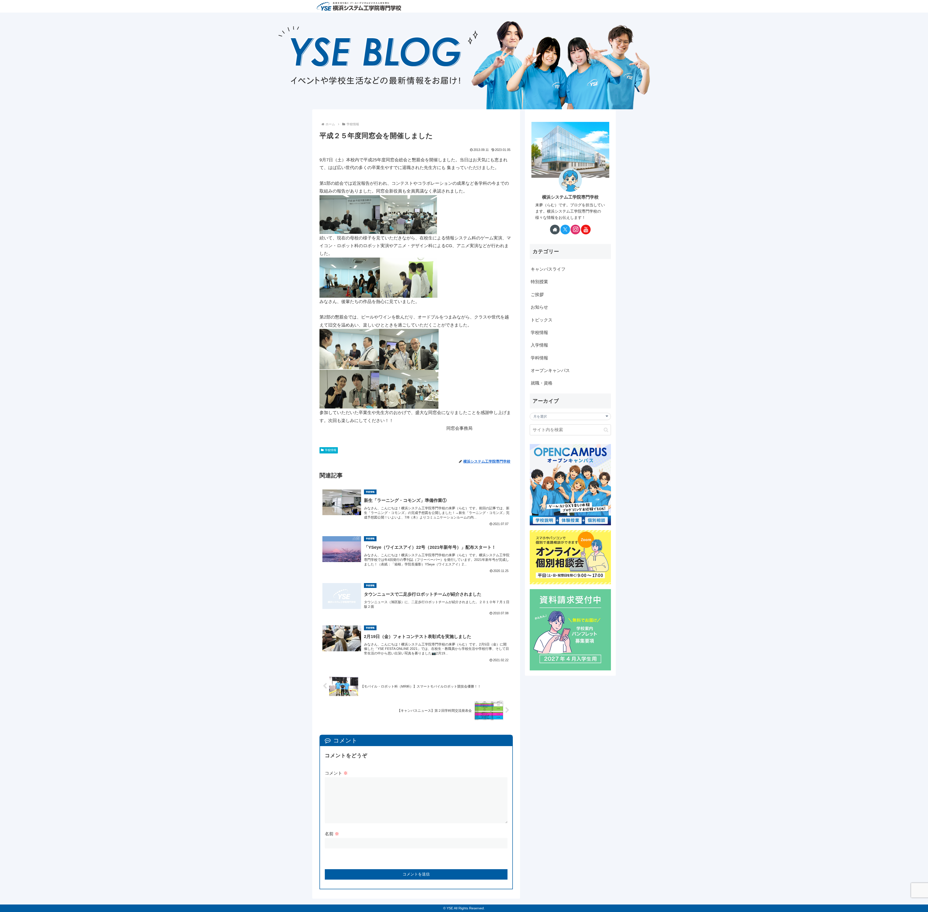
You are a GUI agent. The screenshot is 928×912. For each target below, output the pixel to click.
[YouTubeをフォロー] (586, 229)
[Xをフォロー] (565, 229)
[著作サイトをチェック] (555, 229)
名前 (332, 833)
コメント (336, 773)
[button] (606, 430)
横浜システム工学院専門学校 (570, 197)
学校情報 (330, 450)
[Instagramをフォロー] (575, 229)
